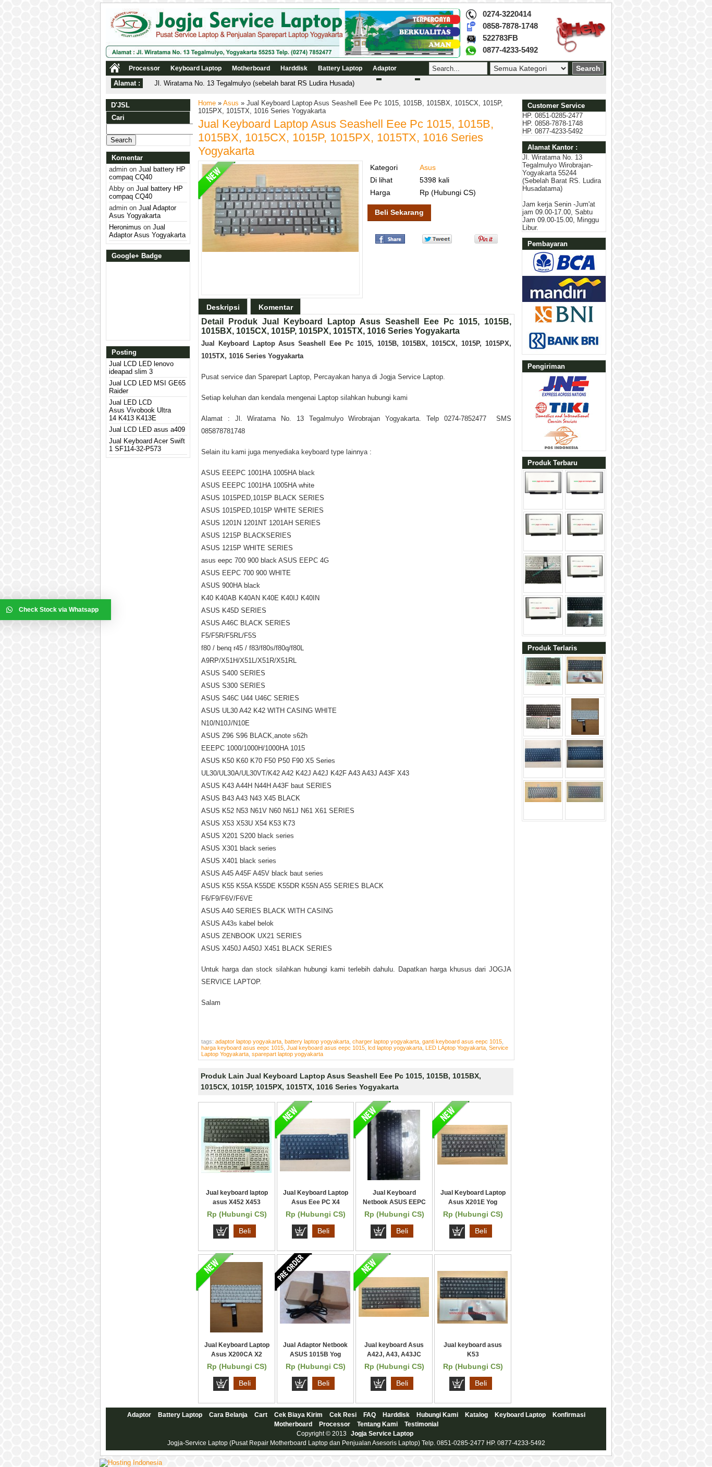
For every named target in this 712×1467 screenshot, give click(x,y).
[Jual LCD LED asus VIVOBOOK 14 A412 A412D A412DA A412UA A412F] (543, 618)
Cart (260, 1414)
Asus (231, 103)
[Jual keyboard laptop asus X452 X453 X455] (236, 1170)
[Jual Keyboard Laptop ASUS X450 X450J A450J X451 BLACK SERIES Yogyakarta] (585, 765)
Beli (245, 1231)
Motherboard (251, 68)
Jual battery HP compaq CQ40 (147, 173)
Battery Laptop (340, 68)
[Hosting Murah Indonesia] (131, 1462)
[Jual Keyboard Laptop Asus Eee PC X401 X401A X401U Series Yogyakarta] (315, 1169)
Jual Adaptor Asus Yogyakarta (142, 212)
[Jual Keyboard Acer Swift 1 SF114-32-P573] (543, 582)
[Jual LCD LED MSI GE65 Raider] (585, 492)
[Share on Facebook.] (390, 241)
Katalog (476, 1414)
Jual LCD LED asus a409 (147, 429)
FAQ (369, 1414)
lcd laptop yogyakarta (395, 1048)
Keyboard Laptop (196, 68)
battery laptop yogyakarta (317, 1041)
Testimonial (421, 1424)
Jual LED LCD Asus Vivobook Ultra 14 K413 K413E (140, 410)
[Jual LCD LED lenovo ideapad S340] (585, 576)
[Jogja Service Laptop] (283, 55)
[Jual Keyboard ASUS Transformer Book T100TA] (543, 732)
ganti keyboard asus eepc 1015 (462, 1041)
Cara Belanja (228, 1414)
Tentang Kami (377, 1424)
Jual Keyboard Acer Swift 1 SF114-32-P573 (147, 445)
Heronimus (125, 227)
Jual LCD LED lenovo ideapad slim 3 (141, 367)
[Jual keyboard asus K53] (472, 1321)
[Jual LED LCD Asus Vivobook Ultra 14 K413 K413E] (543, 534)
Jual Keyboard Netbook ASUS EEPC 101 (394, 1202)
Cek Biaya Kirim (298, 1414)
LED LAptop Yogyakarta (455, 1048)
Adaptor (385, 68)
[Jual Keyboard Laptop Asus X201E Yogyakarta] (472, 1162)
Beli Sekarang (399, 212)
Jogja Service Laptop (382, 1433)
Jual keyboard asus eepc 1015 (326, 1048)
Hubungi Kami (437, 1414)
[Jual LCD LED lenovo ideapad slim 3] (543, 492)
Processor (144, 68)
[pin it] (484, 241)
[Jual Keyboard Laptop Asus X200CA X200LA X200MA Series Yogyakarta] (236, 1330)
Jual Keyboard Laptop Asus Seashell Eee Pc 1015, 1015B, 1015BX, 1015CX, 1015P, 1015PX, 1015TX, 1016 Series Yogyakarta (346, 137)
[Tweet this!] (437, 241)
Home (207, 103)
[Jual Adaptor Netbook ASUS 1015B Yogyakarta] (315, 1321)
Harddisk (294, 68)
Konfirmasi (569, 1414)
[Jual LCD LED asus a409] (585, 534)
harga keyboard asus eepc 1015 (242, 1048)
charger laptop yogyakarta (385, 1041)
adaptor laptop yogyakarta (248, 1041)
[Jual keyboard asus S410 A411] (585, 625)
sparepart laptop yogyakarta (287, 1054)
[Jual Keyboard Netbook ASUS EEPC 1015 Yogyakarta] (393, 1178)
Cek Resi (343, 1414)
